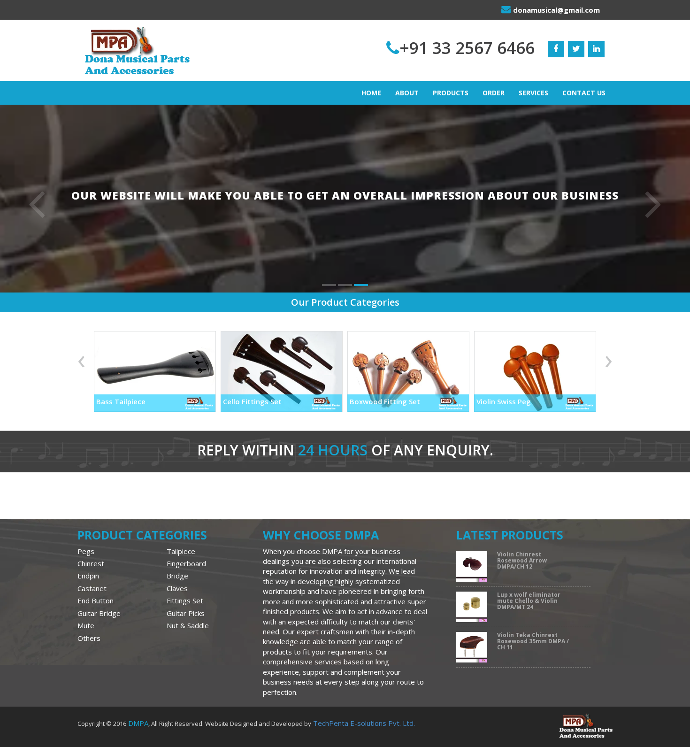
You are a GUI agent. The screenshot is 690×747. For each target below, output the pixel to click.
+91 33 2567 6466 (467, 48)
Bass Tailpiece (121, 401)
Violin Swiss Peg (503, 401)
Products (450, 92)
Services (533, 92)
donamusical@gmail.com (556, 10)
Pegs (85, 551)
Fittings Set (185, 600)
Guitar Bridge (99, 613)
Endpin (88, 575)
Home (371, 92)
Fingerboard (186, 563)
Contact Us (584, 92)
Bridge (177, 575)
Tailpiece (181, 551)
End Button (95, 600)
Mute (85, 625)
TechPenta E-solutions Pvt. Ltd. (364, 723)
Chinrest (90, 563)
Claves (177, 588)
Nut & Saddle (188, 625)
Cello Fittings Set (252, 401)
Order (494, 92)
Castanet (92, 588)
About (407, 92)
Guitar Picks (186, 613)
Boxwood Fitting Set (385, 401)
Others (88, 638)
